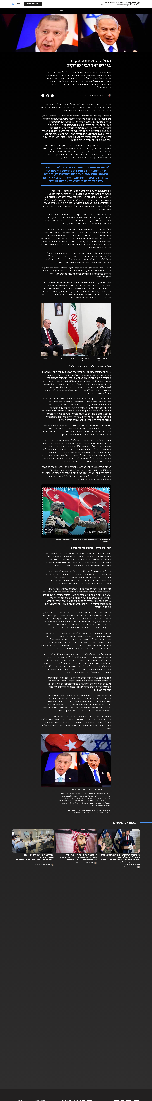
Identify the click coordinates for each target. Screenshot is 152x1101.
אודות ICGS (63, 11)
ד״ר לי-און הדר (131, 867)
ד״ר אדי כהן (89, 862)
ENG (18, 4)
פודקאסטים (90, 11)
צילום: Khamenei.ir (45, 358)
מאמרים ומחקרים (135, 11)
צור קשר (50, 11)
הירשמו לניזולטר (32, 4)
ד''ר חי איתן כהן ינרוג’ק (98, 95)
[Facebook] (47, 95)
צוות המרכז (76, 11)
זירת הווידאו (119, 11)
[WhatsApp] (52, 95)
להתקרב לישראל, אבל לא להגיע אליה (81, 855)
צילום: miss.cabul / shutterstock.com (49, 789)
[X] (42, 95)
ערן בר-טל (46, 865)
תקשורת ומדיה (104, 11)
